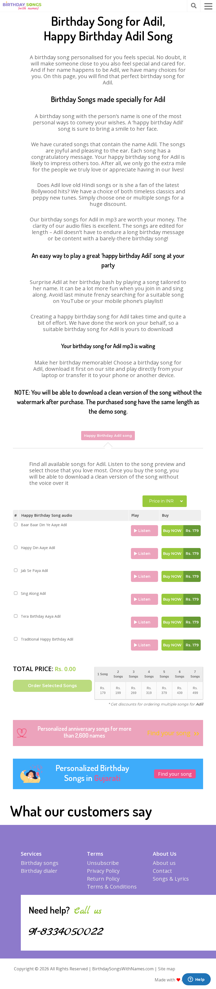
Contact (162, 870)
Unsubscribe (103, 862)
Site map (166, 969)
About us (164, 862)
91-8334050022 (66, 931)
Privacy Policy (103, 870)
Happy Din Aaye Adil (38, 547)
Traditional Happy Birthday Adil (47, 639)
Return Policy (103, 878)
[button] (208, 6)
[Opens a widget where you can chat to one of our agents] (196, 979)
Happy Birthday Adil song (108, 435)
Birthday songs (39, 862)
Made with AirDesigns (179, 980)
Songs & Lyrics (171, 878)
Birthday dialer (39, 870)
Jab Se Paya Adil (34, 570)
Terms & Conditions (112, 886)
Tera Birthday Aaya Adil (41, 616)
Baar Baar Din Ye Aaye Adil (44, 525)
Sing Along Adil (33, 593)
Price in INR (161, 501)
